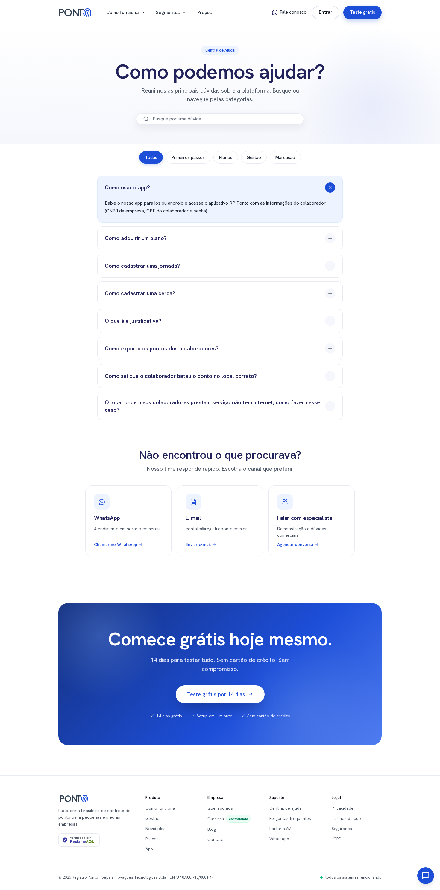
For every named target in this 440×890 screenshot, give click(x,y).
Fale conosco (293, 12)
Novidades (155, 828)
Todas (151, 157)
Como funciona (122, 12)
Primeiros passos (188, 157)
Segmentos (168, 12)
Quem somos (220, 808)
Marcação (285, 157)
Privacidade (342, 808)
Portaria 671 (281, 828)
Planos (225, 157)
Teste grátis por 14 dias (216, 694)
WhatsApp (279, 838)
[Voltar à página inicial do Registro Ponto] (75, 12)
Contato (215, 839)
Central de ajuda (285, 808)
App (149, 849)
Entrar (325, 12)
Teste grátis (362, 12)
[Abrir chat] (425, 875)
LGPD (337, 838)
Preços (204, 12)
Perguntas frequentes (290, 818)
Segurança (342, 828)
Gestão (254, 157)
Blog (211, 829)
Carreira (227, 818)
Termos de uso (346, 818)
